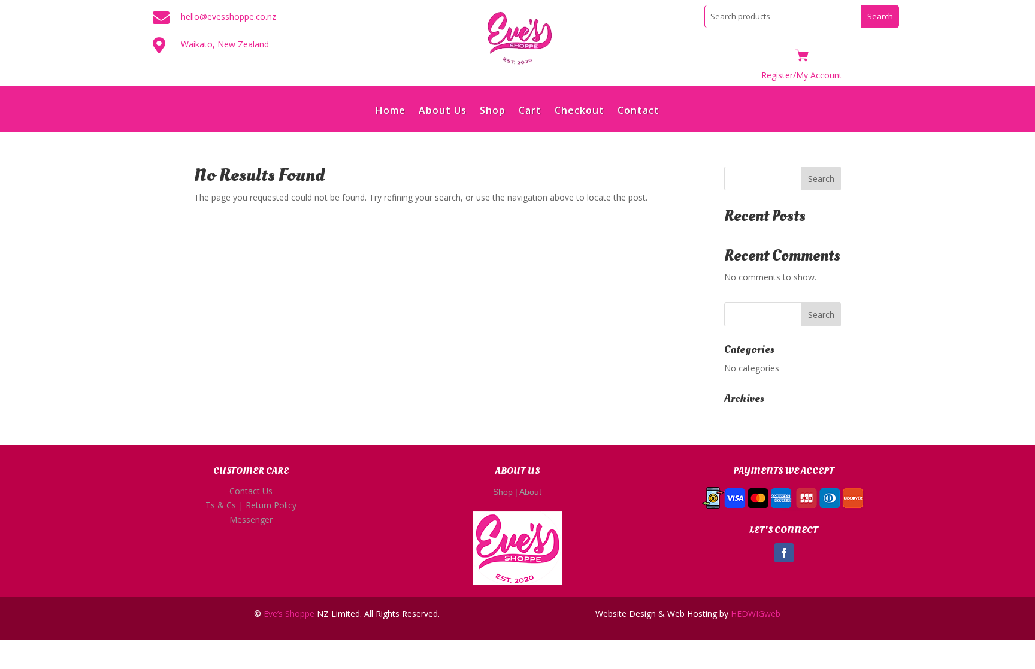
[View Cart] (802, 56)
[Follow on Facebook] (784, 552)
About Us (443, 111)
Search (821, 178)
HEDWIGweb (755, 613)
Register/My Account (801, 75)
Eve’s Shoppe (289, 613)
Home (390, 111)
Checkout (579, 111)
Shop (493, 111)
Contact (638, 111)
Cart (530, 111)
